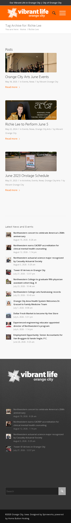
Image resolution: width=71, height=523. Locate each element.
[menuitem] (52, 13)
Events (25, 81)
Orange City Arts (43, 129)
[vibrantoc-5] (31, 161)
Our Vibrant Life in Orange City (25, 2)
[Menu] (61, 13)
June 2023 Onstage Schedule (27, 175)
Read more (11, 87)
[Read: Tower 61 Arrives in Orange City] (8, 272)
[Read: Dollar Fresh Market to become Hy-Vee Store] (8, 315)
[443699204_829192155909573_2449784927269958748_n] (31, 110)
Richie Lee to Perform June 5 (26, 124)
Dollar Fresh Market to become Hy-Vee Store (35, 313)
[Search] (52, 13)
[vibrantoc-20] (31, 62)
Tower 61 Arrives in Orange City (29, 270)
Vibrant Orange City (49, 81)
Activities (26, 180)
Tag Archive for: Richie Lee (23, 26)
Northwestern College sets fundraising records (37, 291)
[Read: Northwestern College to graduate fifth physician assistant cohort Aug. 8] (8, 281)
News (31, 81)
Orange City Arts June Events (27, 76)
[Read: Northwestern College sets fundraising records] (8, 294)
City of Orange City (52, 2)
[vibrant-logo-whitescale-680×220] (29, 13)
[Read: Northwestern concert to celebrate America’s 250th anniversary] (8, 235)
